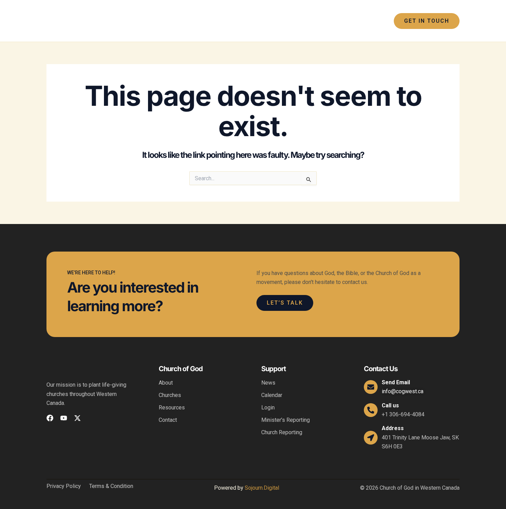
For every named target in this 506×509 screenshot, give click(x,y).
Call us (390, 405)
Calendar (271, 395)
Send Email (396, 382)
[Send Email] (371, 387)
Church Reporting (281, 432)
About (166, 382)
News (268, 382)
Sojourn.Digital (262, 488)
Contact (168, 420)
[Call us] (371, 410)
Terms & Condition (111, 486)
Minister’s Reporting (285, 420)
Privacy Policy (63, 486)
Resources (172, 407)
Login (268, 407)
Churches (170, 395)
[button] (215, 21)
